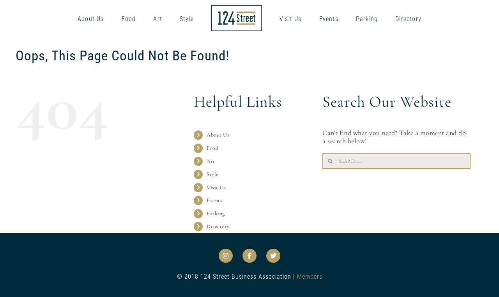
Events (214, 200)
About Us (218, 135)
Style (213, 174)
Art (211, 161)
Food (212, 148)
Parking (216, 213)
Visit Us (216, 187)
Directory (218, 226)
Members (309, 276)
